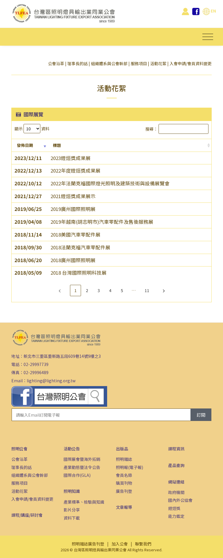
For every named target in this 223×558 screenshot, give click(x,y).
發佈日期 (25, 145)
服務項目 (139, 63)
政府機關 (176, 492)
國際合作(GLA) (77, 475)
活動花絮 (158, 63)
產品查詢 (176, 465)
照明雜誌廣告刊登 (88, 544)
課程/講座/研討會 (27, 515)
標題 (57, 145)
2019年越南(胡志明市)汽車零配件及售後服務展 (102, 221)
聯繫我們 (143, 544)
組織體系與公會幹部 (109, 63)
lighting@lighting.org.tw (51, 380)
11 (147, 290)
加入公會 (120, 544)
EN (213, 11)
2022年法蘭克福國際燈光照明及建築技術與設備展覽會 (110, 183)
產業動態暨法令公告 (82, 467)
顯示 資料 (32, 128)
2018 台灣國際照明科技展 (79, 272)
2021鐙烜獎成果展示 (73, 196)
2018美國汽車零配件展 (75, 234)
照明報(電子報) (129, 467)
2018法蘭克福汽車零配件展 (80, 247)
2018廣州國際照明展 (73, 260)
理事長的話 (77, 63)
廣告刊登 (124, 491)
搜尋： (151, 129)
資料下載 (72, 518)
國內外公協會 (180, 500)
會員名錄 (124, 475)
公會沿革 (56, 63)
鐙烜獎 (174, 508)
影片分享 (72, 510)
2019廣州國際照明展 (73, 208)
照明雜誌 (124, 459)
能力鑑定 (176, 516)
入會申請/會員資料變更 (191, 63)
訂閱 (201, 415)
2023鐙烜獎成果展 (71, 157)
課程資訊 (176, 449)
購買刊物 (124, 483)
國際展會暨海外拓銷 (82, 459)
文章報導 (124, 507)
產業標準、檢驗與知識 (84, 502)
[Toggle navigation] (207, 37)
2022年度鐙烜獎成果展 (75, 170)
